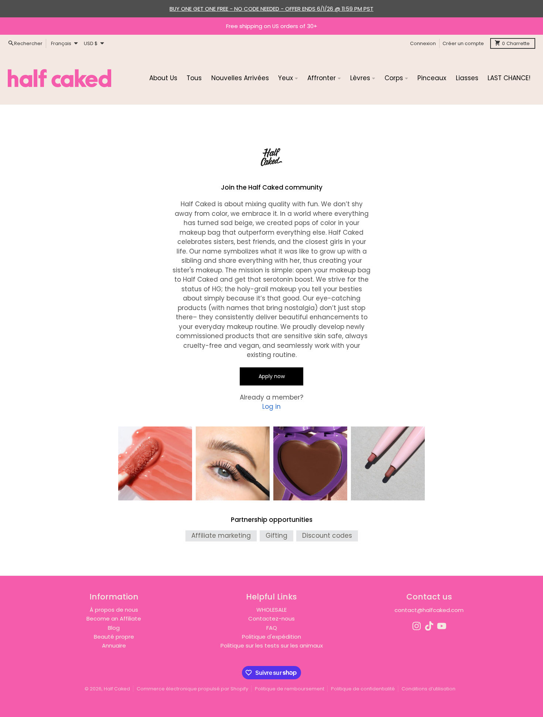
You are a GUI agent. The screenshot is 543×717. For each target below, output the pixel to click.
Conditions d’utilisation (428, 689)
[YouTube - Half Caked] (442, 626)
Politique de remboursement (289, 689)
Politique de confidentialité (363, 689)
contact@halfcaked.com (429, 610)
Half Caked (117, 689)
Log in (271, 406)
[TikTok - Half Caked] (429, 626)
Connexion (423, 43)
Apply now (272, 376)
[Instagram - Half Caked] (416, 626)
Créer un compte (463, 43)
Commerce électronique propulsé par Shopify (192, 689)
